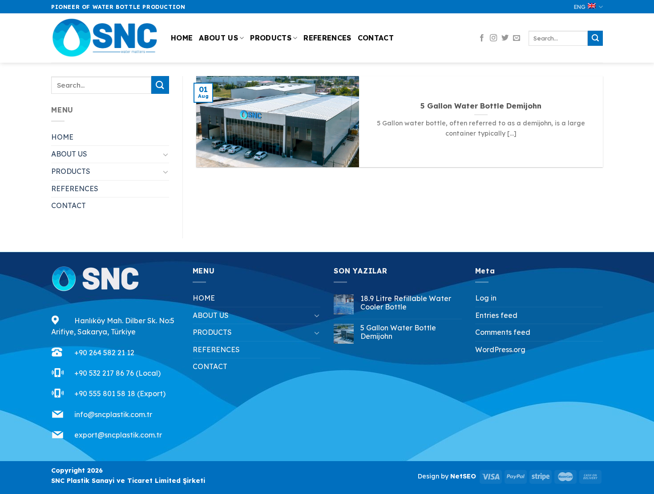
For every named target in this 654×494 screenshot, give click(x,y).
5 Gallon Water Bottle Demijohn (480, 105)
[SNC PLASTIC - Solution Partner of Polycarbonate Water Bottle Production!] (104, 38)
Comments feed (502, 332)
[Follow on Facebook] (481, 38)
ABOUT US (218, 37)
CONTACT (376, 37)
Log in (486, 297)
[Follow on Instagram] (493, 38)
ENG (579, 6)
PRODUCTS (270, 37)
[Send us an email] (516, 38)
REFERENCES (327, 37)
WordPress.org (500, 349)
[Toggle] (165, 154)
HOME (182, 37)
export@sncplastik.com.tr (118, 434)
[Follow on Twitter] (505, 38)
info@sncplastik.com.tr (113, 414)
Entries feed (496, 315)
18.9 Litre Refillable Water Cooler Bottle (405, 302)
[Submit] (595, 38)
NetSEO (463, 476)
